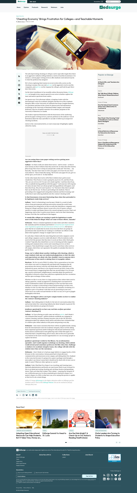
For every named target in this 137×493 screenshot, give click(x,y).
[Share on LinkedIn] (19, 98)
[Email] (20, 395)
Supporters (19, 461)
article (62, 314)
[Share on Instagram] (19, 85)
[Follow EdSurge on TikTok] (119, 475)
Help (33, 487)
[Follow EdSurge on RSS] (104, 475)
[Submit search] (119, 1)
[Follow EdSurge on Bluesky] (115, 475)
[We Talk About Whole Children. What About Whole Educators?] (109, 94)
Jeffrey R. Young (21, 21)
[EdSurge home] (21, 1)
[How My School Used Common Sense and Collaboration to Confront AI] (109, 106)
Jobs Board (89, 455)
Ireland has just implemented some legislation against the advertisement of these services (49, 226)
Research (44, 7)
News (18, 7)
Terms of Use (91, 479)
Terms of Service (27, 487)
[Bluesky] (27, 395)
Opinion (26, 7)
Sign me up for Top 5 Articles (42, 472)
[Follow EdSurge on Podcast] (119, 479)
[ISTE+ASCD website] (32, 1)
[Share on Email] (19, 81)
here (49, 398)
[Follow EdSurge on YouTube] (112, 479)
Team (17, 459)
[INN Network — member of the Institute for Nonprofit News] (114, 458)
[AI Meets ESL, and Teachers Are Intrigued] (109, 83)
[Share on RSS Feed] (19, 76)
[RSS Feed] (17, 395)
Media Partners (20, 465)
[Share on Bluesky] (19, 89)
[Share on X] (19, 94)
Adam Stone (100, 85)
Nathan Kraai (101, 148)
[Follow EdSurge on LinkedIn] (104, 479)
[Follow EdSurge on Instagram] (108, 475)
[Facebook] (36, 395)
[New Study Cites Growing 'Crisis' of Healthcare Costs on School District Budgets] (109, 119)
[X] (30, 395)
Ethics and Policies (21, 463)
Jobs (62, 7)
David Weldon (101, 123)
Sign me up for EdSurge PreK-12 (25, 472)
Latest (64, 457)
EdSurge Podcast (48, 382)
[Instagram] (23, 395)
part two (38, 87)
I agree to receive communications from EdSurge (29, 482)
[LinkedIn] (33, 395)
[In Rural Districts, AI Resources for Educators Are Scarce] (109, 132)
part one (49, 85)
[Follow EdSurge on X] (112, 475)
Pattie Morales (101, 110)
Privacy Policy (19, 480)
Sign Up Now (89, 476)
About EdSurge (20, 457)
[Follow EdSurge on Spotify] (115, 479)
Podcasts (35, 7)
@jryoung (39, 380)
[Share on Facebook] (19, 103)
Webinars (54, 7)
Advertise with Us (45, 455)
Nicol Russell (101, 97)
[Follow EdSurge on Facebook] (108, 479)
